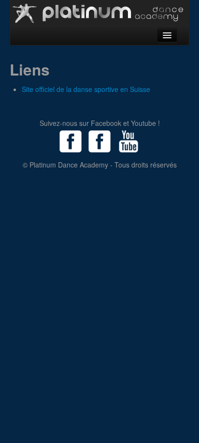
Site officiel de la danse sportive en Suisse (86, 89)
